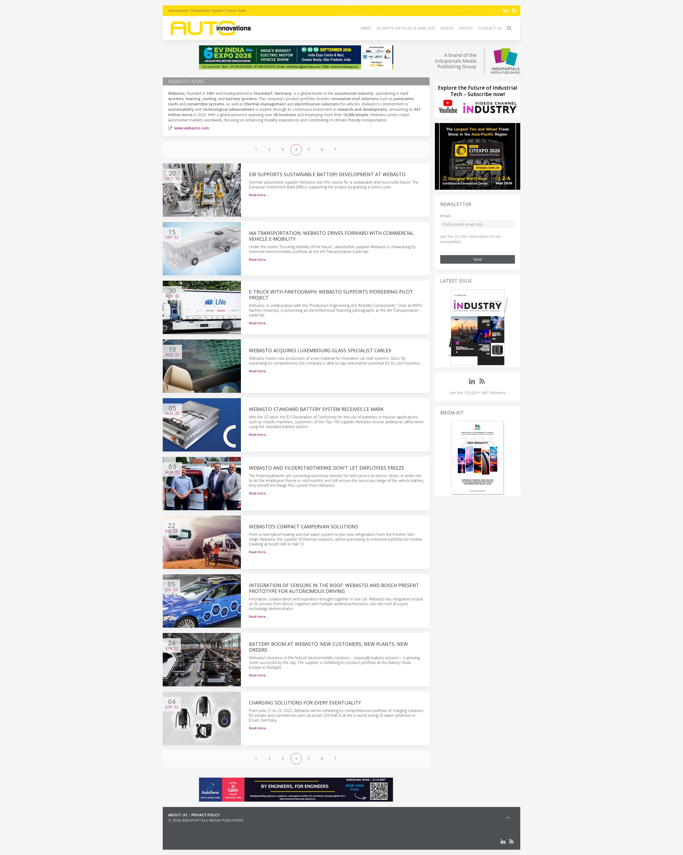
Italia (242, 10)
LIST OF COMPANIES (186, 825)
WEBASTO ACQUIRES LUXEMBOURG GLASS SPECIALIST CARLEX (320, 350)
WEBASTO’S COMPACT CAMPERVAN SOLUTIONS (303, 526)
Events (466, 28)
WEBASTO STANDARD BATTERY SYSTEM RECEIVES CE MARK (316, 409)
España (217, 10)
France (231, 10)
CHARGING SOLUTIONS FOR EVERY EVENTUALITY (305, 702)
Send (477, 259)
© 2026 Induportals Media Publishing (205, 820)
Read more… (258, 195)
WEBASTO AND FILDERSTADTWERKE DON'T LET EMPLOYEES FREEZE (326, 468)
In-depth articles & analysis (405, 28)
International (178, 10)
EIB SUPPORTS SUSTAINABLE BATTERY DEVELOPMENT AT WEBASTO (327, 174)
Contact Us (490, 28)
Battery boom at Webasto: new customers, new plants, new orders (328, 647)
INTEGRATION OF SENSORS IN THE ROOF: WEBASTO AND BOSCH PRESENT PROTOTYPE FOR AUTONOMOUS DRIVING (334, 588)
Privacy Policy (205, 814)
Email (445, 215)
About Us (177, 814)
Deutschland (200, 10)
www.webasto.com (191, 127)
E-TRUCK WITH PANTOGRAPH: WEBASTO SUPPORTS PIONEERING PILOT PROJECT (331, 294)
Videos (447, 28)
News (365, 28)
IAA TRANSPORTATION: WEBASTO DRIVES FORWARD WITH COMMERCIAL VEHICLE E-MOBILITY (331, 236)
